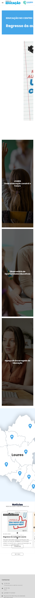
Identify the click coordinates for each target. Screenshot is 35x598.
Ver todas (17, 554)
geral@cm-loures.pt (9, 593)
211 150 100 (7, 583)
